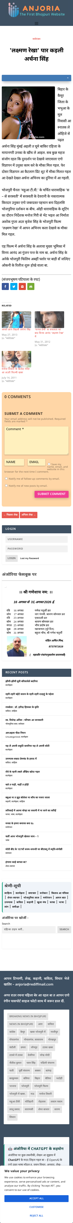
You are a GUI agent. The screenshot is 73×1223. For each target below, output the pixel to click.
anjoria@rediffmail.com (34, 984)
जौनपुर (34, 1047)
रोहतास (42, 1101)
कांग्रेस (12, 1032)
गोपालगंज (14, 1039)
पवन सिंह (31, 1063)
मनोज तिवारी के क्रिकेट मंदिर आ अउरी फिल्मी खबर (16, 370)
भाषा (13, 814)
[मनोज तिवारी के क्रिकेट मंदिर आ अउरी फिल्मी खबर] (16, 359)
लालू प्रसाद (14, 1109)
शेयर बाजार (43, 1109)
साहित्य (14, 711)
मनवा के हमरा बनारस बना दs (19, 823)
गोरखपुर (52, 1039)
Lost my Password (29, 558)
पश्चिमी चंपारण (47, 1063)
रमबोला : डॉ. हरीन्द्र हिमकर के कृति (22, 707)
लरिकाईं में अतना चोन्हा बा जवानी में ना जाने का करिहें (30, 810)
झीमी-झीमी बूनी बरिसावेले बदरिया (21, 681)
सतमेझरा (8, 685)
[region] (36, 1194)
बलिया (26, 1078)
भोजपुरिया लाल (11, 724)
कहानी (7, 801)
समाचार (8, 853)
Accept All (36, 1198)
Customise (36, 1207)
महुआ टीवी (14, 1101)
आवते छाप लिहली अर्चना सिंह (16, 329)
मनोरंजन (36, 39)
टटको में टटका (16, 1055)
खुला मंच (42, 902)
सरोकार (21, 724)
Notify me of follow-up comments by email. (34, 479)
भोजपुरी (25, 1086)
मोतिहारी (29, 1101)
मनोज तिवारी (45, 1094)
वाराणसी (29, 1109)
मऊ (32, 1094)
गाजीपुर (54, 1032)
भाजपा (12, 1086)
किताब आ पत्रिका (60, 893)
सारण (57, 1109)
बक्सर (38, 1070)
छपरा (23, 1047)
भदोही (59, 1078)
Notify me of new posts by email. (28, 486)
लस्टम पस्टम (56, 1101)
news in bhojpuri (21, 1024)
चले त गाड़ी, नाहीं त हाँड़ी (17, 785)
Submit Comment (52, 494)
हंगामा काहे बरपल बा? (16, 862)
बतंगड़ (48, 1070)
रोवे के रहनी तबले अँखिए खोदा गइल (22, 772)
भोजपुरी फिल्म (41, 1086)
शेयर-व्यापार (10, 866)
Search (6, 924)
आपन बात (60, 898)
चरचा (7, 814)
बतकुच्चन (13, 1078)
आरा (40, 1024)
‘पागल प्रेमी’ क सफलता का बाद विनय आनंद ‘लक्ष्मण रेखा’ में (49, 333)
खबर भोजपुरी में (38, 1032)
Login (12, 558)
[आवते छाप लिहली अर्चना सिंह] (16, 319)
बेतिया (48, 1078)
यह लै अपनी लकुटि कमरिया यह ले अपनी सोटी (27, 746)
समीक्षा (16, 907)
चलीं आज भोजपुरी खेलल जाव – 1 (22, 836)
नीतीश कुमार (15, 1063)
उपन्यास (8, 902)
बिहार (37, 1078)
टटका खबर (48, 1047)
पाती (11, 1070)
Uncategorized (12, 737)
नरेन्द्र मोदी (45, 1055)
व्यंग (6, 907)
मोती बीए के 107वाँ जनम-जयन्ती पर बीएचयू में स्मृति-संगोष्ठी (33, 849)
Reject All (36, 1216)
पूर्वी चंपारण (24, 1070)
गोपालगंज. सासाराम (33, 1039)
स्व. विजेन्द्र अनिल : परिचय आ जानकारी (24, 720)
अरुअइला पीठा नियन (15, 733)
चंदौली (12, 1047)
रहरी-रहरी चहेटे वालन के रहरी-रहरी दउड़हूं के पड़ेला (29, 694)
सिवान (12, 1117)
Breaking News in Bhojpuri (27, 1016)
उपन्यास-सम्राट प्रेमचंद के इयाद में (21, 759)
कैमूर (22, 1032)
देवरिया (31, 1055)
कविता (8, 711)
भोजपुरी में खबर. (17, 1094)
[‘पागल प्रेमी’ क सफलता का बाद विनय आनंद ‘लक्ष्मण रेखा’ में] (49, 319)
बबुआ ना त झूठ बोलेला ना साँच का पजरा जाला (27, 797)
